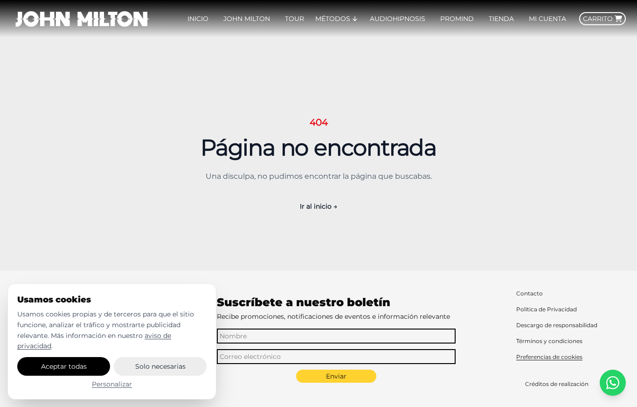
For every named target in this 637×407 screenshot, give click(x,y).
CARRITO (598, 18)
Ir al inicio (318, 206)
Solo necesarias (160, 366)
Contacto (529, 293)
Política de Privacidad (546, 309)
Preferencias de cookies (549, 356)
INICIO (197, 18)
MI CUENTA (547, 18)
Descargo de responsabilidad (556, 325)
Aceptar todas (64, 366)
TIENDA (501, 18)
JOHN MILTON (246, 18)
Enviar (336, 376)
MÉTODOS (332, 18)
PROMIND (457, 18)
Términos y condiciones (549, 340)
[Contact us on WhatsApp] (613, 383)
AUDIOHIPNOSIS (397, 18)
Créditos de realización (557, 383)
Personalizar (112, 384)
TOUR (294, 18)
